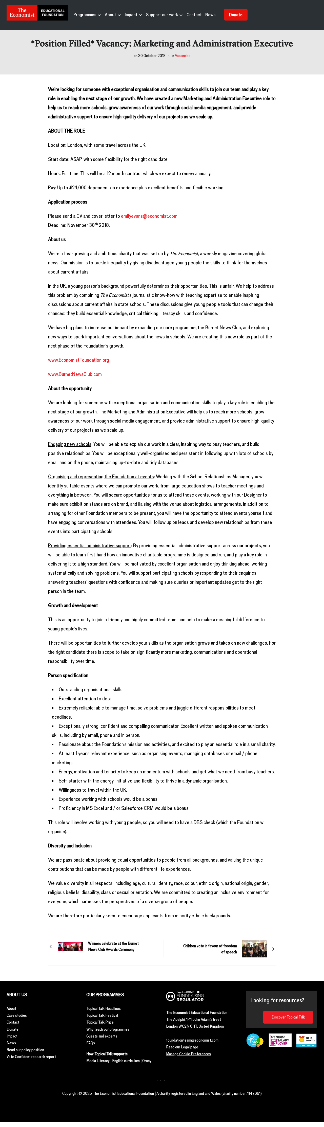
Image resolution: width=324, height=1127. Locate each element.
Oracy (146, 1060)
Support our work (162, 14)
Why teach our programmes (107, 1029)
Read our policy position (25, 1049)
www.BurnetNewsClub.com (75, 374)
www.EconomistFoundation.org (78, 360)
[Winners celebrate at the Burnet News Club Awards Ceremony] (70, 946)
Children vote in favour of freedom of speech (210, 948)
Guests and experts (101, 1036)
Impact (131, 14)
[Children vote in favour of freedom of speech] (254, 949)
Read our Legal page (182, 1047)
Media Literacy (98, 1060)
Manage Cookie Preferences (188, 1053)
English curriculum (126, 1060)
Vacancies (182, 55)
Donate (235, 14)
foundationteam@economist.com (192, 1040)
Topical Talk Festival (102, 1015)
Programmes (84, 14)
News (210, 14)
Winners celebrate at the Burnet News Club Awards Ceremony (113, 946)
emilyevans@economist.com (149, 216)
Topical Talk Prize (100, 1022)
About (110, 14)
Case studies (17, 1015)
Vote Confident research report (31, 1056)
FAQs (90, 1043)
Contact (194, 14)
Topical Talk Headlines (103, 1008)
